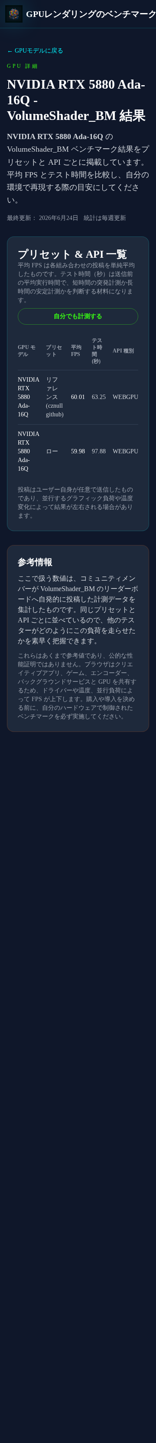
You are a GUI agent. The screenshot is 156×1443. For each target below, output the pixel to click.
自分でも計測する (78, 316)
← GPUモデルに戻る (35, 50)
